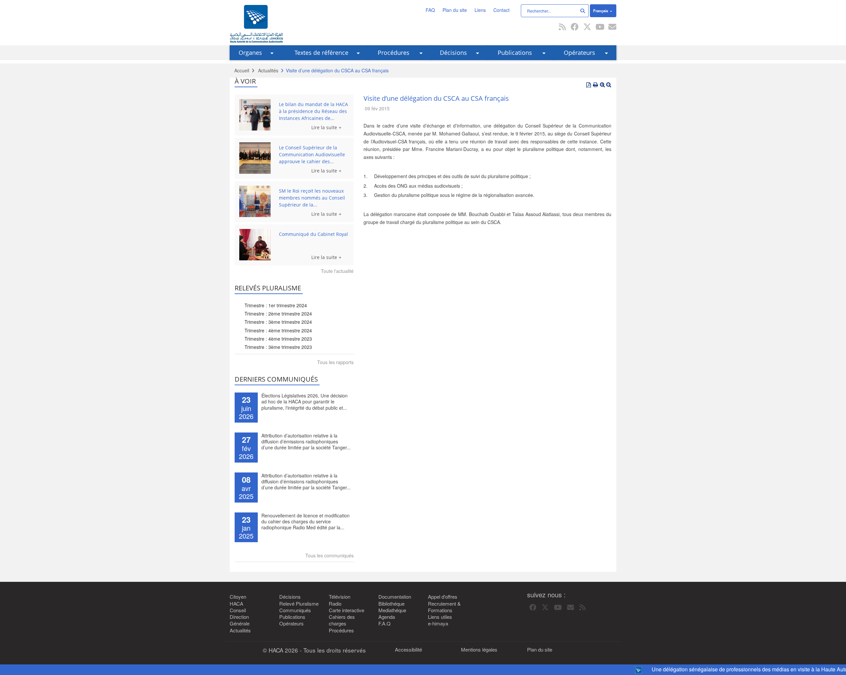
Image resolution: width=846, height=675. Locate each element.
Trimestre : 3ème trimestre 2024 (278, 322)
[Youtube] (599, 27)
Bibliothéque (391, 603)
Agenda (386, 617)
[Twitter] (587, 27)
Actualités (268, 70)
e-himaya (438, 623)
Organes (250, 52)
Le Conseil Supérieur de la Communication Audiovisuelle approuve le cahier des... (312, 154)
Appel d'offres (442, 596)
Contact (501, 10)
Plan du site (454, 10)
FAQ (430, 10)
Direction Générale (240, 620)
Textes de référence (321, 52)
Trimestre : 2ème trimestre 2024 (278, 313)
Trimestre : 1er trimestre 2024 (276, 305)
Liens (480, 10)
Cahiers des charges (342, 620)
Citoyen (238, 596)
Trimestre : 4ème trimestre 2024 (278, 330)
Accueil (241, 70)
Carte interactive (346, 610)
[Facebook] (574, 27)
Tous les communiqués (329, 555)
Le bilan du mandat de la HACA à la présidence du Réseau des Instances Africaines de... (313, 111)
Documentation (394, 596)
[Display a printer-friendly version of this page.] (595, 85)
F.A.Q (384, 623)
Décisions (453, 52)
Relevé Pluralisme (299, 603)
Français (601, 10)
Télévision (339, 596)
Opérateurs (579, 52)
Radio (335, 603)
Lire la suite (324, 127)
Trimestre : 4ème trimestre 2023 (278, 338)
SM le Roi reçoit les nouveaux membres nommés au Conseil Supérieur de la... (312, 198)
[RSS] (562, 27)
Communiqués (295, 610)
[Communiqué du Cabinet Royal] (256, 244)
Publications (515, 52)
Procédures (393, 52)
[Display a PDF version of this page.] (588, 85)
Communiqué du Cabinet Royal (313, 234)
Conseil (238, 610)
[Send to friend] (612, 27)
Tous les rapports (335, 362)
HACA (236, 603)
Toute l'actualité (337, 271)
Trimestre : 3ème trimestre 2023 (278, 347)
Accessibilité (408, 649)
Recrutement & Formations (444, 607)
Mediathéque (392, 610)
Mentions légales (479, 649)
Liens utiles (440, 617)
